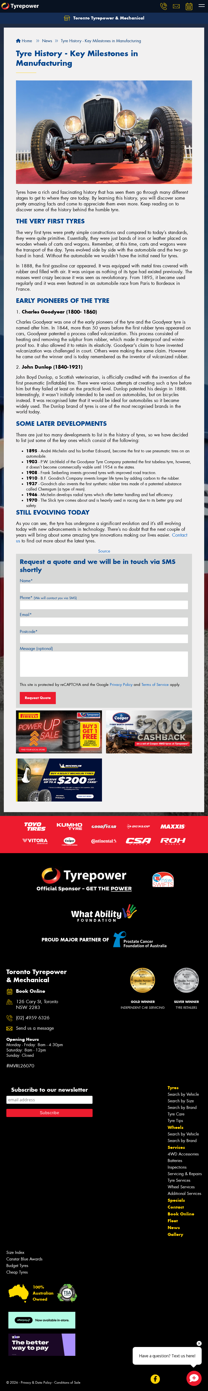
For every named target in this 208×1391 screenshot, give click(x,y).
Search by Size (181, 1101)
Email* (26, 614)
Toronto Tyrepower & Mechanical (108, 18)
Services (176, 1147)
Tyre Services (179, 1180)
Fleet (173, 1221)
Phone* (48, 597)
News (174, 1227)
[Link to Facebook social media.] (155, 1379)
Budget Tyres (17, 1265)
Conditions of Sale (67, 1382)
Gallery (175, 1234)
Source (104, 551)
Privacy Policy (121, 684)
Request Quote (38, 697)
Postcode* (29, 631)
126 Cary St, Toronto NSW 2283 (37, 1004)
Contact (176, 1207)
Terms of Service (155, 684)
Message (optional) (36, 648)
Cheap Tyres (17, 1272)
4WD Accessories (183, 1154)
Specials (176, 1200)
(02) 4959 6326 (32, 1018)
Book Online (181, 1214)
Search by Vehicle (183, 1094)
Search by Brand (182, 1107)
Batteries (175, 1160)
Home (26, 41)
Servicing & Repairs (185, 1173)
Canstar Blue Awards (24, 1259)
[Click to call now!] (164, 6)
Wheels (175, 1127)
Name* (26, 580)
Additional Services (184, 1193)
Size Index (15, 1252)
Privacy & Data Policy (36, 1382)
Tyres (173, 1087)
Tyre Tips (175, 1120)
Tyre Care (176, 1114)
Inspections (177, 1167)
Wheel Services (181, 1187)
